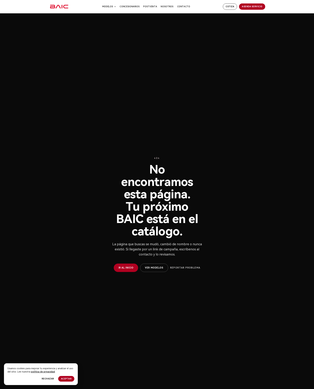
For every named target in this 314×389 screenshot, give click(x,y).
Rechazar (48, 379)
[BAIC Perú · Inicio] (59, 7)
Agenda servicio (252, 6)
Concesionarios (130, 6)
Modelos (107, 6)
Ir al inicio (126, 267)
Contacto (183, 6)
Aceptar (66, 379)
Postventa (150, 6)
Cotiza (230, 6)
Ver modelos (154, 267)
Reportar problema (185, 267)
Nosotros (167, 6)
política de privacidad (43, 371)
